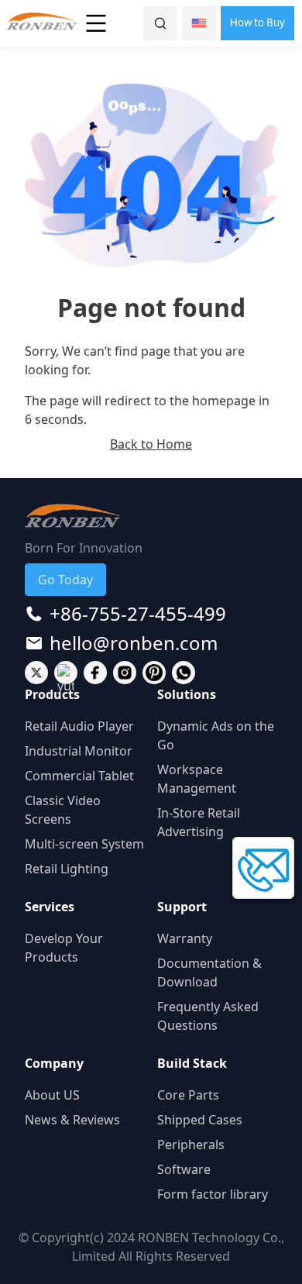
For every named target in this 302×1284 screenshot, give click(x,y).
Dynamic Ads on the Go (215, 735)
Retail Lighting (66, 868)
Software (184, 1169)
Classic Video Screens (63, 810)
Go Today (65, 579)
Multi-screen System (84, 843)
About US (52, 1094)
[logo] (38, 23)
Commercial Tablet (79, 775)
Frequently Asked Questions (208, 1016)
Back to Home (151, 444)
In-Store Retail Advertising (198, 822)
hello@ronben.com (134, 643)
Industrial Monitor (78, 750)
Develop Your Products (64, 948)
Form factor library (212, 1194)
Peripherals (191, 1144)
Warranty (184, 938)
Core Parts (188, 1094)
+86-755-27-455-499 (138, 613)
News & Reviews (72, 1119)
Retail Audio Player (79, 726)
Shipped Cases (199, 1119)
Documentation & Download (209, 972)
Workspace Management (196, 779)
